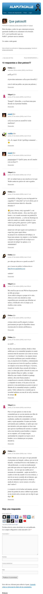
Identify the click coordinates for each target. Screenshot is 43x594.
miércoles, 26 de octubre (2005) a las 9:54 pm (20, 70)
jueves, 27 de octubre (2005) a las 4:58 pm (19, 286)
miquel (31, 25)
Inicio (4, 13)
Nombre (4, 557)
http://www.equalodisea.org (16, 268)
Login (30, 13)
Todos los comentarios (25, 48)
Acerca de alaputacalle (15, 13)
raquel (10, 114)
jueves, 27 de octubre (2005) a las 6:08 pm (19, 318)
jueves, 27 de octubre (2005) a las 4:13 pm (19, 257)
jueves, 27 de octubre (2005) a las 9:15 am (19, 116)
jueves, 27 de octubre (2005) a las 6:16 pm (19, 339)
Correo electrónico (7, 563)
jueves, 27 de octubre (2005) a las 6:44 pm (19, 407)
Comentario (5, 534)
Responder (11, 87)
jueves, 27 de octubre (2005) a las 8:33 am (19, 97)
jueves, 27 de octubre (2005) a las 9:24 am (19, 155)
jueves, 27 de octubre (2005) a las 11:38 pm (20, 453)
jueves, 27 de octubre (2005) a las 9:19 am (19, 136)
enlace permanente (7, 50)
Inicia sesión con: (7, 513)
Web (3, 570)
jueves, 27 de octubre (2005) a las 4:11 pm (19, 194)
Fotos (25, 13)
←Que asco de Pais (7, 58)
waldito (10, 133)
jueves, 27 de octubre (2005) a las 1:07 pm (19, 175)
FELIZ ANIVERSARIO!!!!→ (31, 58)
